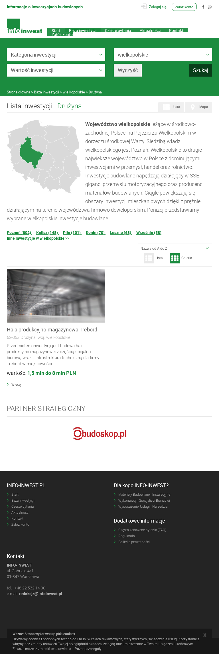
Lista (176, 106)
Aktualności (150, 30)
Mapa (203, 106)
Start (56, 30)
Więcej (16, 384)
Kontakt (176, 30)
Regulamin (126, 535)
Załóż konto (184, 7)
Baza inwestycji (82, 30)
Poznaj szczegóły (88, 648)
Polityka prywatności (134, 541)
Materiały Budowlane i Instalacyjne (144, 494)
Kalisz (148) (47, 232)
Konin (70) (96, 232)
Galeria (186, 257)
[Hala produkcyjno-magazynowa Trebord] (56, 296)
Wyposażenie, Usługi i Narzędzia (142, 506)
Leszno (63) (121, 232)
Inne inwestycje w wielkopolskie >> (38, 238)
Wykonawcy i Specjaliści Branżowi (144, 500)
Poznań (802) (19, 232)
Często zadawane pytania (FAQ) (142, 529)
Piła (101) (72, 232)
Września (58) (148, 232)
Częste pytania (118, 30)
